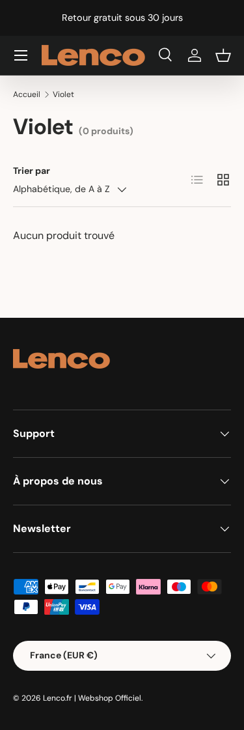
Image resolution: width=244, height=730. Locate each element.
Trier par (31, 170)
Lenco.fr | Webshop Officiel (92, 698)
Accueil (26, 94)
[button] (223, 55)
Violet (63, 94)
